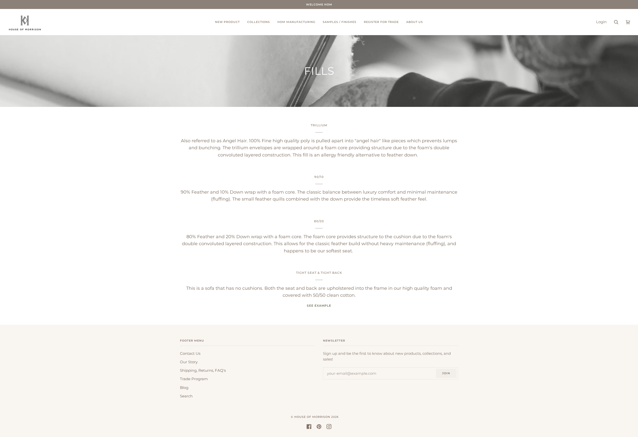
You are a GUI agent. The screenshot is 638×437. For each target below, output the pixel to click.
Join (446, 373)
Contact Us (190, 353)
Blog (184, 387)
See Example (319, 305)
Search (186, 396)
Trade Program (194, 379)
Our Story (189, 362)
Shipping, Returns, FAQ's (203, 370)
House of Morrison (312, 417)
